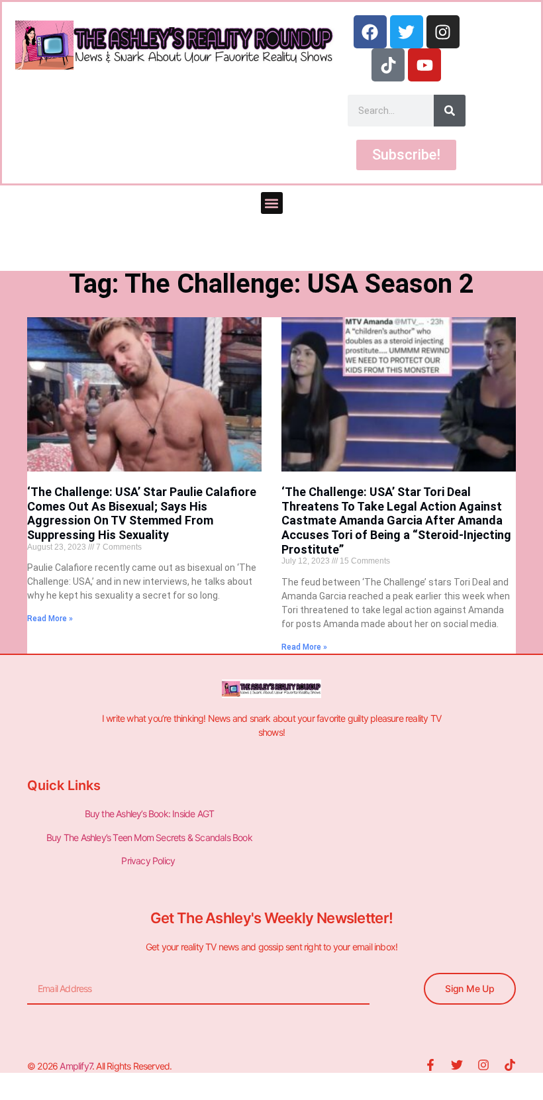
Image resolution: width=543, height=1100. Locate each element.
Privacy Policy (149, 860)
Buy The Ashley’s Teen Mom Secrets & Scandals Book (149, 837)
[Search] (450, 110)
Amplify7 (76, 1066)
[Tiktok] (388, 64)
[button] (272, 203)
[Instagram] (443, 31)
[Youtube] (424, 64)
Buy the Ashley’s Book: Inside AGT (150, 813)
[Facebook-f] (430, 1065)
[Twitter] (406, 31)
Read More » (50, 618)
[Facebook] (370, 31)
